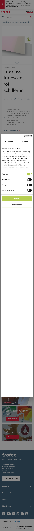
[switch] (29, 179)
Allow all (17, 198)
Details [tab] (25, 142)
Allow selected (17, 204)
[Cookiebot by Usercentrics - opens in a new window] (24, 136)
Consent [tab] (9, 142)
